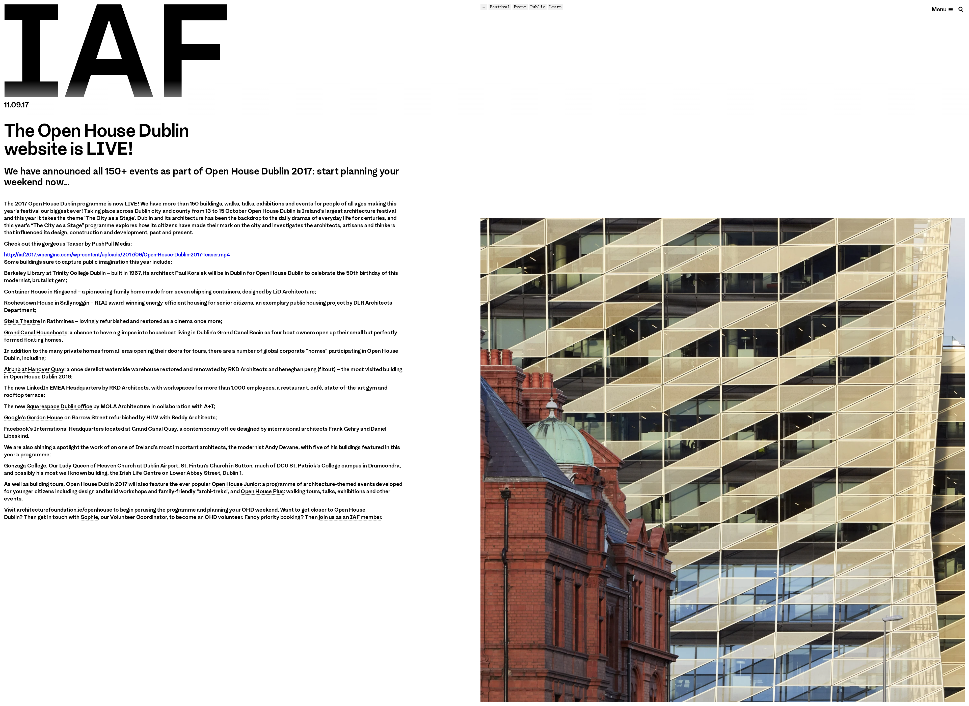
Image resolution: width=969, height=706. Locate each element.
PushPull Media (111, 244)
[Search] (960, 9)
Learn (555, 6)
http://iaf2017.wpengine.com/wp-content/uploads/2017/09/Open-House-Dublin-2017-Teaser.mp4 (117, 255)
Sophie (89, 517)
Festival (500, 6)
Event (520, 6)
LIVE (131, 204)
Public (537, 6)
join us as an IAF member (350, 517)
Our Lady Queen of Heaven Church (92, 466)
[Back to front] (115, 51)
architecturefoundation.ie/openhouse (64, 510)
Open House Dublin (52, 204)
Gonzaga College (25, 466)
